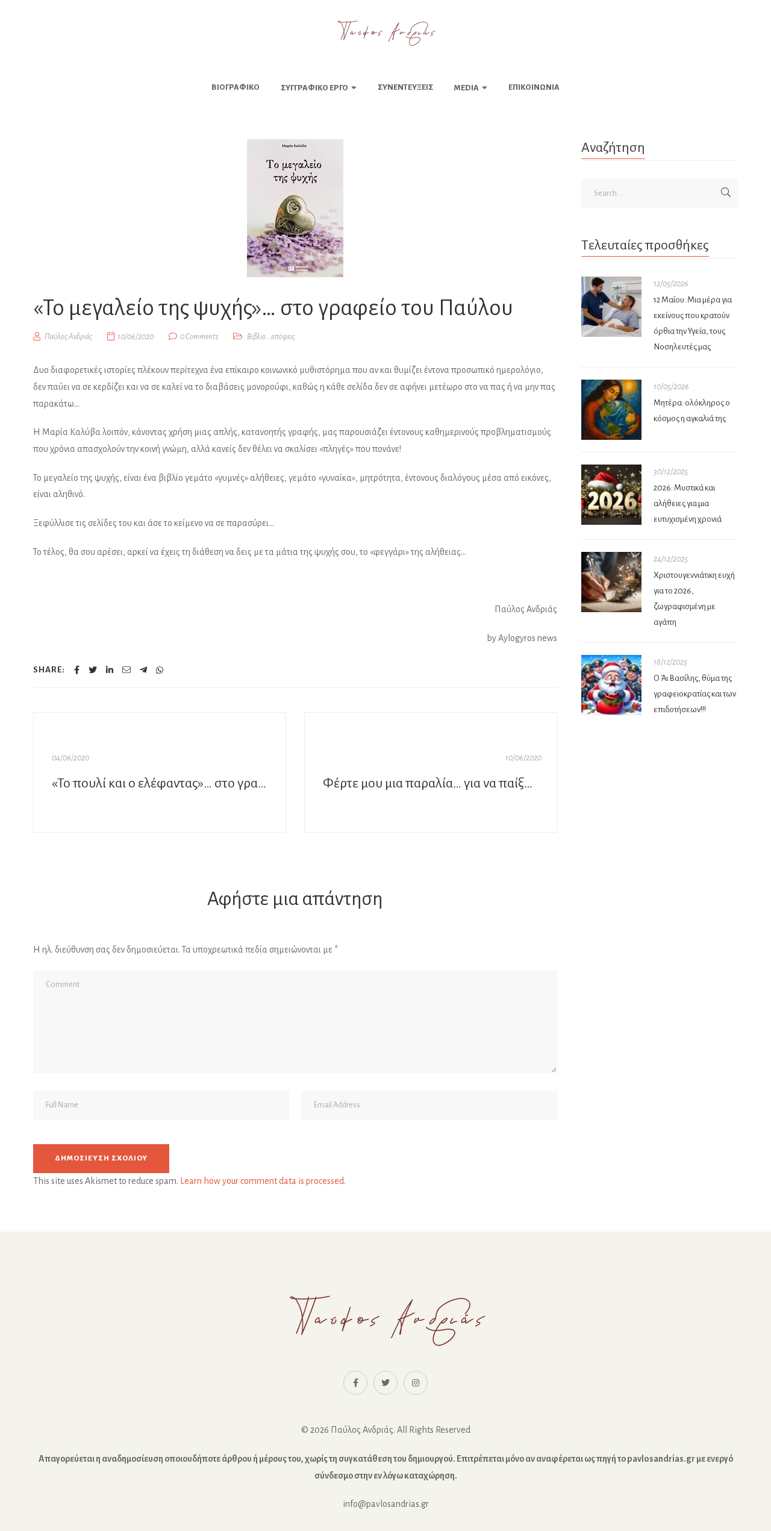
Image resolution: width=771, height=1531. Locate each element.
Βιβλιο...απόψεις (271, 337)
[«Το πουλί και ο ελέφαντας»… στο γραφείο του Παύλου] (159, 772)
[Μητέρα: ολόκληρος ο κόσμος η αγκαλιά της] (611, 410)
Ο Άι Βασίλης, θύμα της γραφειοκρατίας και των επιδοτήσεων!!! (695, 694)
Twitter (385, 1383)
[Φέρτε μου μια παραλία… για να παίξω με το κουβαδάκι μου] (430, 772)
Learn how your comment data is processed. (263, 1181)
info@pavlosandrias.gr (386, 1504)
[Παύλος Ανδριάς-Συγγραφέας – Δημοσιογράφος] (385, 33)
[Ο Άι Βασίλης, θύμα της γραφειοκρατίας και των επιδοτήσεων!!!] (611, 685)
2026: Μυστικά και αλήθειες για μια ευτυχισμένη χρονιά (688, 503)
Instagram (416, 1383)
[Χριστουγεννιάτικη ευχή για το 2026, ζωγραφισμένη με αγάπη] (611, 582)
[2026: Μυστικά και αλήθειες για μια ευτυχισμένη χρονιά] (611, 495)
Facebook (355, 1383)
